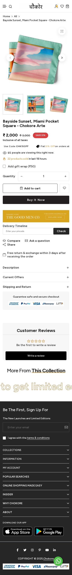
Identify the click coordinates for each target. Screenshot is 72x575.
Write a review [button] (36, 355)
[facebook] (17, 550)
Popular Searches (16, 476)
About (7, 512)
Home (6, 16)
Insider (8, 494)
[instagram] (32, 550)
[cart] (67, 6)
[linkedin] (54, 550)
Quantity (9, 176)
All (15, 16)
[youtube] (47, 550)
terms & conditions (38, 437)
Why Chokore (13, 503)
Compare (13, 240)
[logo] (35, 6)
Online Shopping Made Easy (22, 485)
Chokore (48, 558)
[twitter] (25, 550)
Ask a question (39, 240)
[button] (5, 6)
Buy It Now (36, 200)
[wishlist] (62, 6)
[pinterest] (39, 550)
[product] (62, 31)
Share (11, 244)
